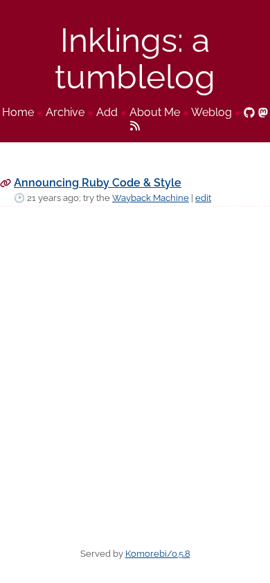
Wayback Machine (150, 198)
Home (18, 112)
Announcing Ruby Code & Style (97, 182)
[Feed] (135, 124)
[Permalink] (5, 182)
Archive (65, 112)
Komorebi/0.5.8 (157, 553)
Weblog (211, 112)
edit (203, 198)
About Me (154, 112)
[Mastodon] (263, 112)
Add (107, 112)
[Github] (249, 112)
